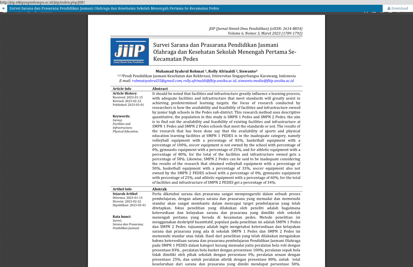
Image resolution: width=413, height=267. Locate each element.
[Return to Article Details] (3, 8)
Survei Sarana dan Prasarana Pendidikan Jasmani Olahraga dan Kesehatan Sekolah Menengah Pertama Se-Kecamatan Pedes (114, 8)
